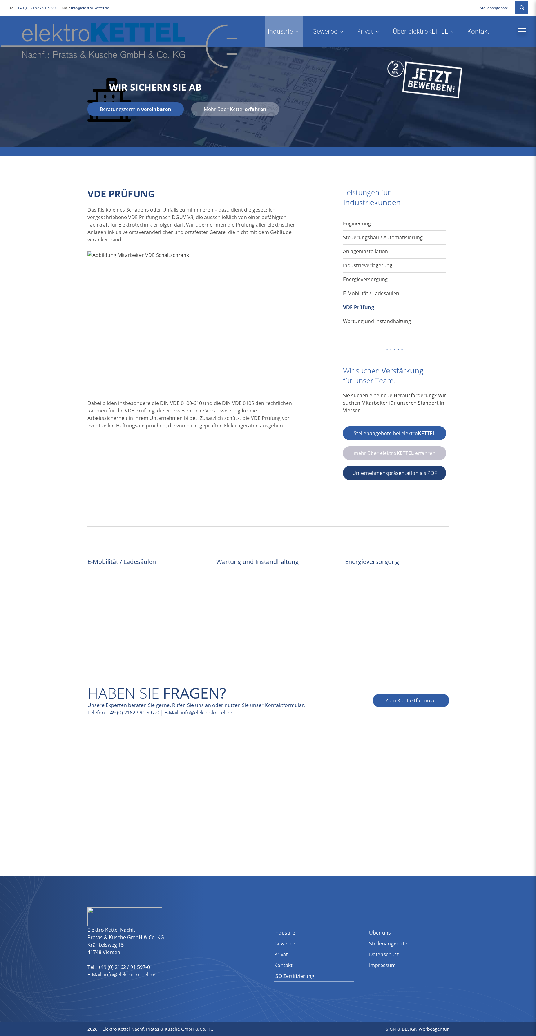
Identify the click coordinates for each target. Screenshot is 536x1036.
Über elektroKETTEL (420, 31)
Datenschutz (384, 954)
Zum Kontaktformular (411, 700)
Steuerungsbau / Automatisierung (383, 237)
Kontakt (478, 31)
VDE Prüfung (358, 307)
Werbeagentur (434, 1029)
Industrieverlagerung (367, 265)
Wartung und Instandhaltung (377, 321)
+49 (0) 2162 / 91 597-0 (37, 8)
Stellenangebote (494, 8)
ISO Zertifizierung (294, 976)
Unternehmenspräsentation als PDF (394, 473)
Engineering (357, 223)
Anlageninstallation (365, 251)
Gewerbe (324, 31)
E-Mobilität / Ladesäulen (371, 293)
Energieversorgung (365, 279)
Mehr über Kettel (235, 109)
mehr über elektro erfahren (395, 453)
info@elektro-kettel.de (90, 8)
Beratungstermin (135, 109)
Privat (365, 31)
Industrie (280, 31)
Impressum (382, 965)
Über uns (380, 932)
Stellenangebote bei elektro (394, 433)
